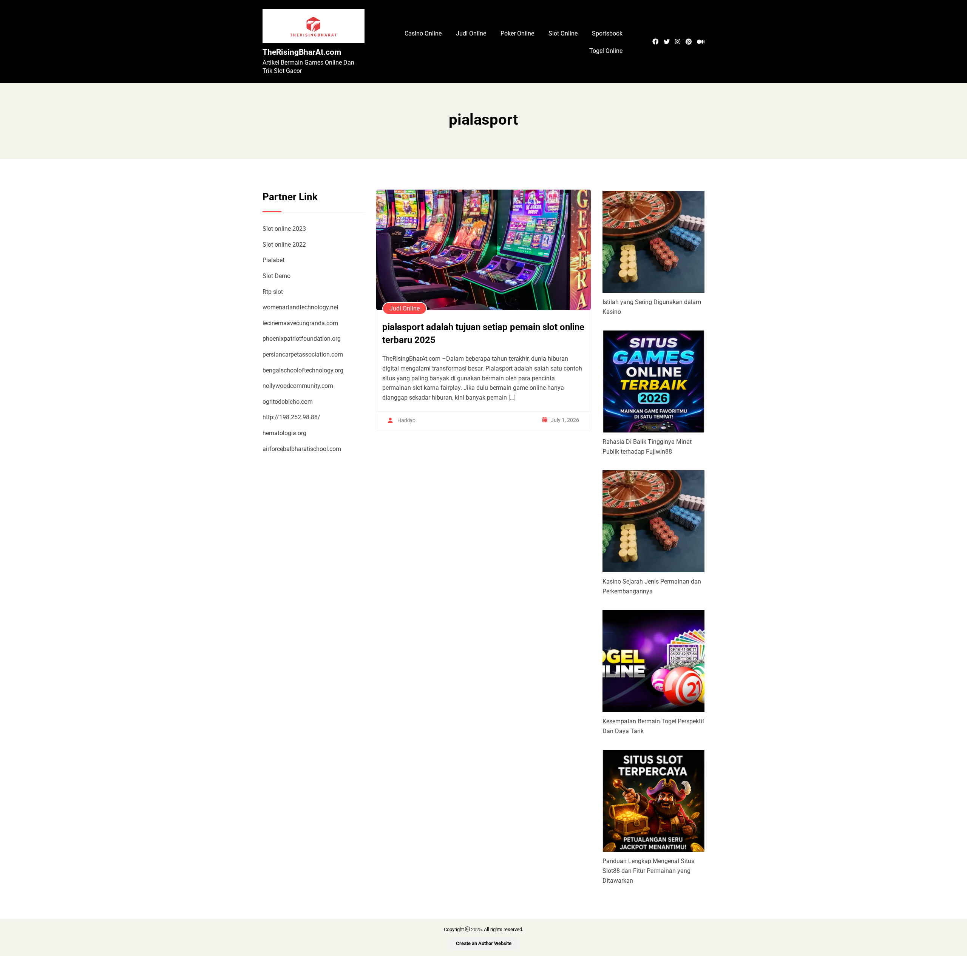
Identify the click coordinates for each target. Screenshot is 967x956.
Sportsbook (607, 33)
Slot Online (563, 33)
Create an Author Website (483, 943)
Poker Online (517, 33)
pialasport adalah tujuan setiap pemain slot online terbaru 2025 (483, 333)
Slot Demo (276, 276)
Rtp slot (273, 291)
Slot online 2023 (284, 228)
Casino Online (423, 33)
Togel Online (606, 50)
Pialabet (273, 260)
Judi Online (471, 33)
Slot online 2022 (284, 244)
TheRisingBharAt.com (302, 52)
